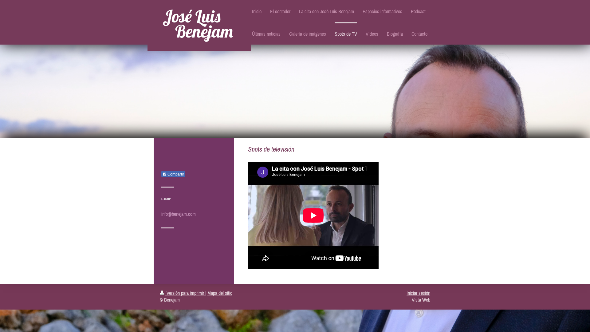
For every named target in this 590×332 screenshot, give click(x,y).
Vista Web (421, 299)
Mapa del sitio (219, 293)
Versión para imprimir (185, 293)
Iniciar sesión (418, 293)
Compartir (175, 174)
